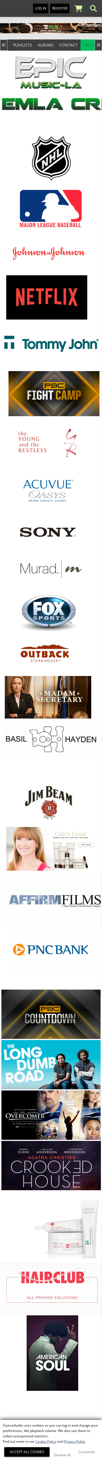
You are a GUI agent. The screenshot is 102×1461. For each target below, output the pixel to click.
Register (59, 8)
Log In (40, 8)
